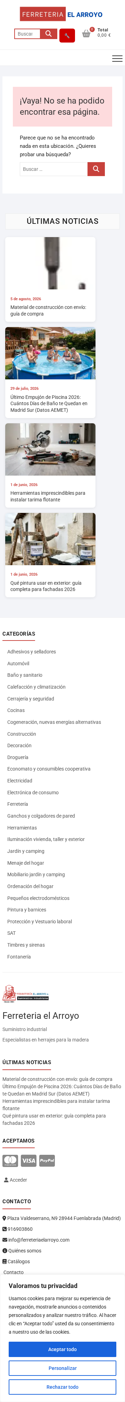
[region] (62, 1338)
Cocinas (16, 710)
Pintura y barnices (26, 909)
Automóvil (18, 663)
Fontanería (19, 957)
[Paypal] (47, 1161)
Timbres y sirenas (26, 945)
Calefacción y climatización (36, 687)
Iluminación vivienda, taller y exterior (46, 839)
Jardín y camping (25, 851)
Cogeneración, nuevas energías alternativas (54, 722)
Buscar (48, 34)
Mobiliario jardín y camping (36, 874)
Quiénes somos (24, 1250)
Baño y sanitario (24, 675)
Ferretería (17, 804)
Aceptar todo (62, 1349)
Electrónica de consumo (33, 792)
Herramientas (22, 828)
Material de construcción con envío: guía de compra (57, 1079)
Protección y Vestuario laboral (39, 921)
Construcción (21, 734)
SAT (11, 933)
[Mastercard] (10, 1161)
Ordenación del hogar (30, 886)
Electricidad (19, 780)
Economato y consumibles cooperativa (49, 769)
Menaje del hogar (25, 863)
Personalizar (63, 1368)
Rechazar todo (62, 1387)
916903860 (20, 1229)
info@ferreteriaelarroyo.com (38, 1240)
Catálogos (18, 1261)
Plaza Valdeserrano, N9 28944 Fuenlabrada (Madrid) (63, 1218)
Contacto (13, 1272)
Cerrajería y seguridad (30, 699)
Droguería (17, 757)
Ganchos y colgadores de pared (41, 816)
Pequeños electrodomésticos (38, 898)
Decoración (19, 745)
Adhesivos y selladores (31, 651)
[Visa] (28, 1161)
